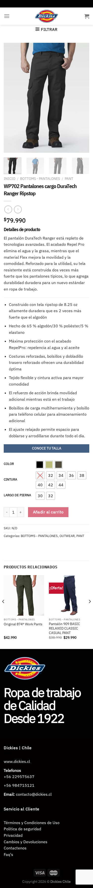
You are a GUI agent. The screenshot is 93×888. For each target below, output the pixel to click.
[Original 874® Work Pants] (24, 595)
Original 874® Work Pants (23, 624)
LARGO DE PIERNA (17, 495)
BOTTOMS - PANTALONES (40, 178)
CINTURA (10, 479)
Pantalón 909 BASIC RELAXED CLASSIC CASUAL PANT (64, 628)
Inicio (9, 178)
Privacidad (13, 835)
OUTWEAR (67, 536)
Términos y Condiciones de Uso (32, 822)
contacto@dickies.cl (34, 794)
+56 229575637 (19, 776)
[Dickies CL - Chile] (46, 16)
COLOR (9, 464)
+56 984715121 (19, 785)
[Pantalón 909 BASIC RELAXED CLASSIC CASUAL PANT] (69, 595)
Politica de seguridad (22, 828)
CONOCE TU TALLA (46, 448)
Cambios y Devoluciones (25, 841)
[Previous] (11, 97)
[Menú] (7, 16)
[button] (39, 464)
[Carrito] (86, 16)
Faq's (8, 854)
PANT (69, 178)
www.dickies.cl (17, 761)
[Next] (81, 97)
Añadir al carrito (48, 511)
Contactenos (15, 847)
